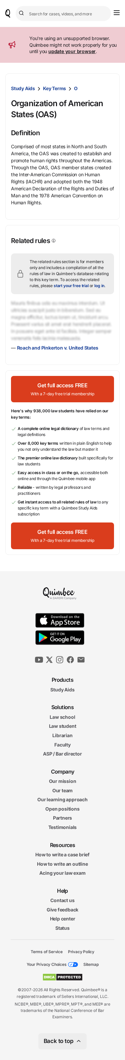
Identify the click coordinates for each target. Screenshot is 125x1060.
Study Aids (23, 88)
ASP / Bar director (62, 754)
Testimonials (62, 827)
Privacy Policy (81, 951)
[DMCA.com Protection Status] (62, 977)
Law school (62, 716)
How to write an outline (62, 863)
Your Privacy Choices (47, 964)
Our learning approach (62, 799)
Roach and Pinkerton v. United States (57, 348)
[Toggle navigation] (117, 12)
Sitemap (91, 964)
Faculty (62, 744)
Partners (62, 818)
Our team (62, 790)
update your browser (72, 51)
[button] (62, 389)
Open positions (62, 809)
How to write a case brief (62, 854)
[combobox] (63, 13)
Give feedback (62, 909)
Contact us (62, 900)
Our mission (62, 781)
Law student (62, 726)
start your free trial (71, 285)
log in (99, 285)
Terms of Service (47, 951)
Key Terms (54, 88)
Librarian (62, 735)
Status (62, 928)
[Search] (22, 13)
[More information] (53, 240)
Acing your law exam (62, 873)
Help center (62, 918)
